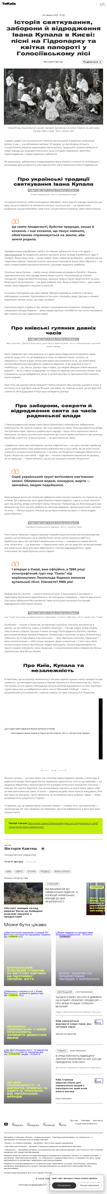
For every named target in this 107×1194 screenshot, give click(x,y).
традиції (45, 872)
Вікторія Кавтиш (53, 62)
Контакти (98, 1121)
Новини (61, 1051)
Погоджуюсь (64, 1185)
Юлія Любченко (78, 1051)
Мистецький (64, 992)
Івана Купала (62, 872)
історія (31, 872)
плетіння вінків (13, 254)
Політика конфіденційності (32, 1185)
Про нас (74, 1121)
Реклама (85, 1121)
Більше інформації (89, 1185)
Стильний (52, 884)
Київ (8, 872)
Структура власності (86, 1124)
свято (19, 872)
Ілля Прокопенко (84, 992)
